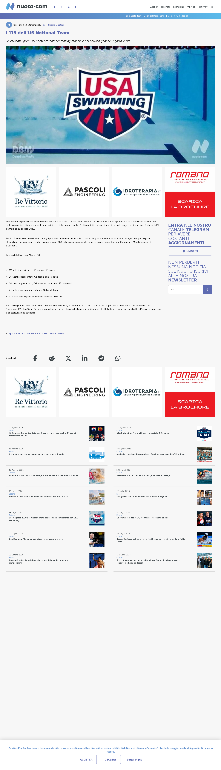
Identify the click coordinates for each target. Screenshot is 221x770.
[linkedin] (85, 358)
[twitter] (68, 358)
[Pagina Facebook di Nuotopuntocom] (54, 5)
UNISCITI (192, 251)
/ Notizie (50, 25)
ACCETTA (86, 759)
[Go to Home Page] (44, 25)
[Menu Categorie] (212, 5)
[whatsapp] (118, 358)
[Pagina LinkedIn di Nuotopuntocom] (68, 5)
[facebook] (35, 358)
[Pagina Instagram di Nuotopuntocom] (61, 5)
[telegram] (101, 358)
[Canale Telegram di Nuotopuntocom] (75, 5)
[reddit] (51, 358)
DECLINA (110, 759)
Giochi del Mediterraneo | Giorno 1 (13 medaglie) (141, 16)
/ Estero (59, 25)
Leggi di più (134, 759)
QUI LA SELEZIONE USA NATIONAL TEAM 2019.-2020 (39, 333)
